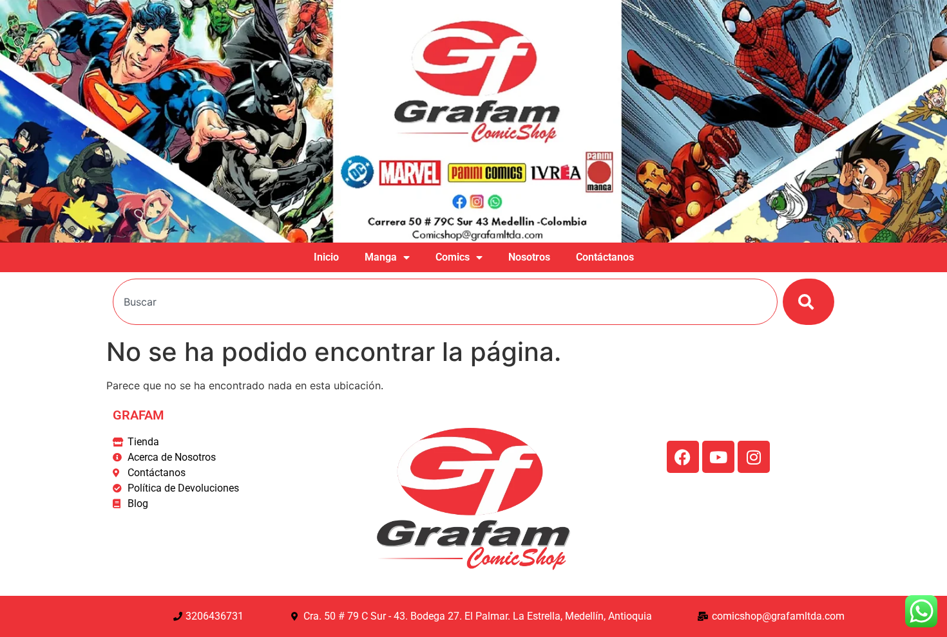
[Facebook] (683, 457)
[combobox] (445, 302)
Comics (452, 257)
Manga (381, 257)
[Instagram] (754, 457)
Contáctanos (605, 257)
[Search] (808, 302)
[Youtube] (718, 457)
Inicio (326, 257)
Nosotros (529, 257)
